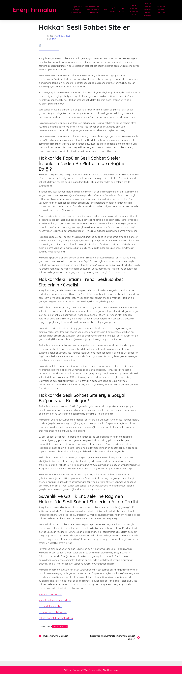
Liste (105, 9)
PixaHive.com (110, 670)
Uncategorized (60, 626)
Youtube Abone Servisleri (161, 9)
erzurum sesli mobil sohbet (53, 612)
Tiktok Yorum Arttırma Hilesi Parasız (148, 9)
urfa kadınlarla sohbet (50, 606)
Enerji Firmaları (34, 10)
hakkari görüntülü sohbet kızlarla (56, 618)
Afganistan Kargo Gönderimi (76, 9)
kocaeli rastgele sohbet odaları (55, 600)
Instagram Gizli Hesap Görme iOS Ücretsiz (92, 9)
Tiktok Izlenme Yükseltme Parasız (133, 9)
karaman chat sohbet (50, 594)
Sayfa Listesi (113, 10)
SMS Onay (122, 10)
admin (53, 39)
